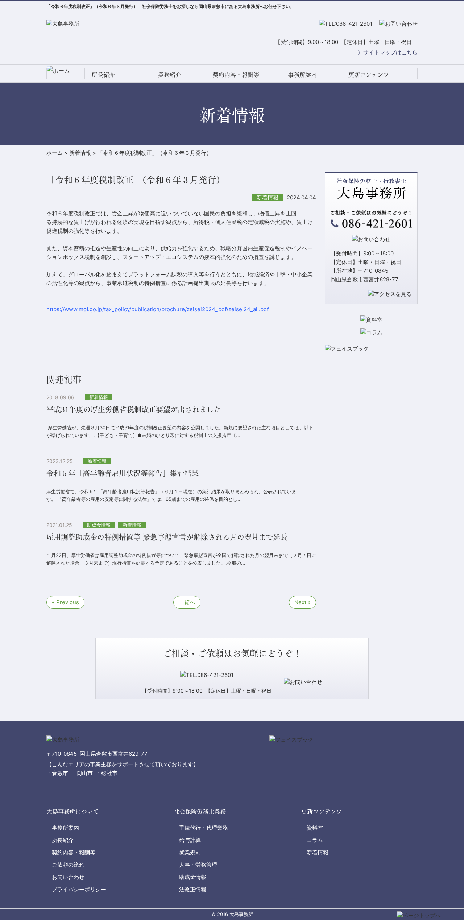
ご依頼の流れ (68, 864)
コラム (315, 840)
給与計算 (190, 840)
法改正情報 (192, 889)
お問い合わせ (68, 877)
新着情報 (317, 852)
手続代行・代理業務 (203, 827)
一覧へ (187, 602)
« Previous (65, 602)
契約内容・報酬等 (236, 74)
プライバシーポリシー (79, 889)
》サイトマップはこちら (388, 52)
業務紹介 (169, 74)
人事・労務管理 (198, 864)
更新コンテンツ (368, 74)
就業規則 (190, 852)
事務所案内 (302, 74)
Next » (302, 602)
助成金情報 (192, 877)
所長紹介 (103, 74)
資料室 (315, 827)
